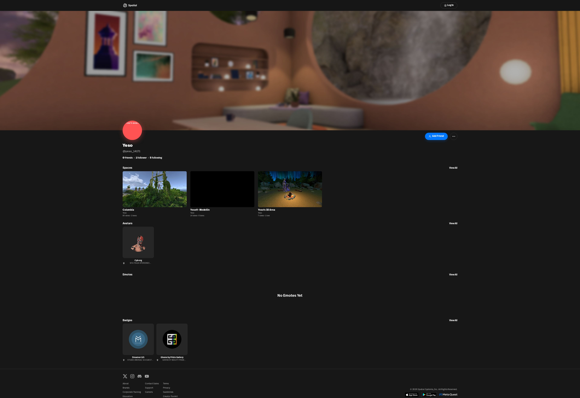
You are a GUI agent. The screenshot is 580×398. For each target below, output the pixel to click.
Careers (149, 392)
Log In (450, 5)
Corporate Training (132, 392)
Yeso (125, 213)
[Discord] (139, 376)
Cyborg (138, 260)
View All (453, 168)
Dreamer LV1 (138, 357)
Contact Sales (152, 384)
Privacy (166, 388)
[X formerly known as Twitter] (125, 376)
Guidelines (168, 392)
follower (141, 158)
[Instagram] (132, 376)
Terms (166, 384)
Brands (126, 388)
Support (149, 388)
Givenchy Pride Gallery (172, 357)
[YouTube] (146, 376)
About (126, 384)
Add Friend (438, 136)
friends (128, 158)
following (156, 158)
